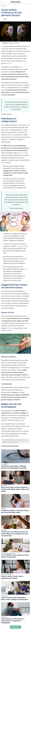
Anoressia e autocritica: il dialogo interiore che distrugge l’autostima (14, 467)
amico (20, 392)
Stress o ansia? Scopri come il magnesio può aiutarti (12, 577)
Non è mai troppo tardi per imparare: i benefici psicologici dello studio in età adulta (15, 489)
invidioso (11, 328)
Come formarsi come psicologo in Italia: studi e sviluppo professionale (14, 598)
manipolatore (20, 246)
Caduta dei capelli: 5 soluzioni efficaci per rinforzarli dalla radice (15, 511)
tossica (9, 63)
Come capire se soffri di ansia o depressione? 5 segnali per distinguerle (12, 621)
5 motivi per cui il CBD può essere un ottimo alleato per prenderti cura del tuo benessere (14, 534)
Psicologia (3, 6)
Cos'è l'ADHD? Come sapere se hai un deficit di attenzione (15, 556)
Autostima (4, 464)
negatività (22, 153)
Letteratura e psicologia (8, 553)
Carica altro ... (15, 627)
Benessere (4, 485)
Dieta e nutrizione (6, 574)
